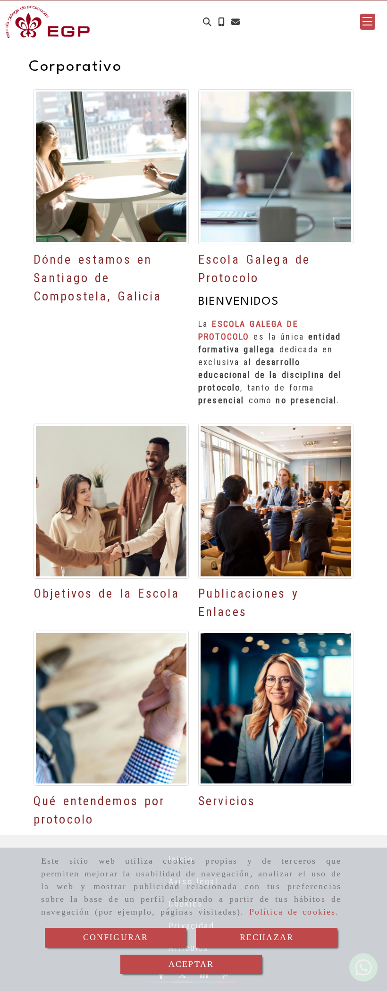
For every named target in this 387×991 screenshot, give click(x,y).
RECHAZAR (267, 937)
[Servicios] (275, 708)
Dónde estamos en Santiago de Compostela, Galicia (97, 277)
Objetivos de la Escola (106, 593)
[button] (367, 22)
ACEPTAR (191, 964)
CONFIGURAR (116, 937)
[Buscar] (207, 22)
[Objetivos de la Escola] (111, 501)
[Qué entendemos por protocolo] (111, 708)
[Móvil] (221, 22)
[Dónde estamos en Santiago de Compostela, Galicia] (111, 166)
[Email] (235, 22)
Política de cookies (292, 911)
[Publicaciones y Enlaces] (275, 501)
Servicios (226, 801)
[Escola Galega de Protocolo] (275, 166)
